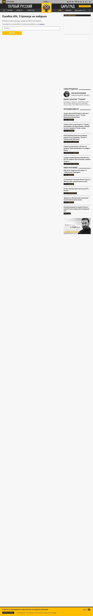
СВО (69, 213)
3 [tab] (70, 232)
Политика (70, 119)
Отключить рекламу (85, 6)
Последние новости (71, 109)
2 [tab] (68, 232)
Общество (75, 152)
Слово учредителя (71, 89)
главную (41, 24)
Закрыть (85, 609)
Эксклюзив (70, 130)
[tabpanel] (77, 226)
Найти (12, 33)
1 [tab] (66, 232)
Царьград (68, 6)
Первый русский (20, 6)
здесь (54, 612)
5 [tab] (74, 232)
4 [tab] (72, 232)
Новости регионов (70, 168)
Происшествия (72, 193)
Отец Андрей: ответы (70, 15)
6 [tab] (76, 232)
